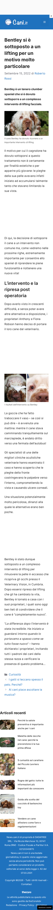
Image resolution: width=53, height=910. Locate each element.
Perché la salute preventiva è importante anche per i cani (31, 724)
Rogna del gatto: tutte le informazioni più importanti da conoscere (31, 784)
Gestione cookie (44, 907)
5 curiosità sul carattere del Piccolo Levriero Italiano (30, 764)
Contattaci (26, 884)
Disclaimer (41, 905)
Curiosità (15, 674)
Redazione (11, 905)
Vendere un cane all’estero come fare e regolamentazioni (29, 822)
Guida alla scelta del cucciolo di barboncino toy (30, 803)
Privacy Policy (26, 905)
